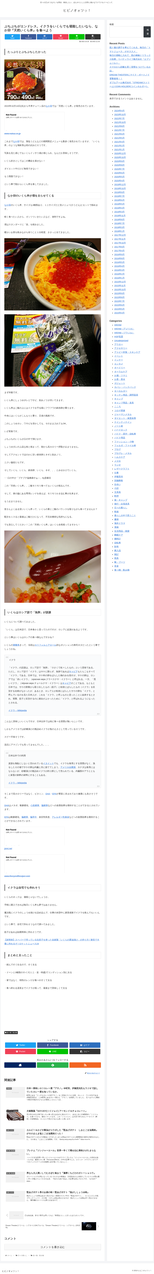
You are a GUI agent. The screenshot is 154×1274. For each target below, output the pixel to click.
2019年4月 (119, 208)
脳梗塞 (44, 805)
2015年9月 (119, 293)
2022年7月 (119, 118)
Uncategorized (121, 340)
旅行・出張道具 (121, 504)
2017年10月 (120, 243)
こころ (117, 406)
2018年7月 (119, 223)
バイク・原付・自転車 (125, 434)
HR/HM (117, 325)
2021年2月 (119, 145)
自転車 (117, 543)
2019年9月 (119, 192)
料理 (116, 496)
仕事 (116, 473)
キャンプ (118, 399)
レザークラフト (121, 469)
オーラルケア (120, 371)
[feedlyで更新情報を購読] (52, 1065)
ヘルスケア (119, 457)
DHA (47, 794)
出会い (117, 484)
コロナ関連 (119, 410)
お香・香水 (119, 379)
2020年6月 (119, 173)
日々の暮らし (120, 508)
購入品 (117, 550)
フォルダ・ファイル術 (125, 445)
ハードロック (120, 430)
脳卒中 (33, 817)
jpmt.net (8, 848)
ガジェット (119, 383)
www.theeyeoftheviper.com (17, 876)
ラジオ (117, 465)
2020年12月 (120, 153)
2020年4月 (119, 180)
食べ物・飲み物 (12, 1032)
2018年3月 (119, 227)
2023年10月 (120, 114)
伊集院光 (118, 476)
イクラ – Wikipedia (17, 710)
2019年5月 (119, 204)
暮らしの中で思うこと (125, 515)
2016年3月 (119, 270)
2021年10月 (120, 122)
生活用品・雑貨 (121, 531)
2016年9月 (119, 254)
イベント (118, 356)
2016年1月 (119, 278)
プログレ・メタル (123, 453)
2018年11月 (120, 215)
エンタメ (118, 364)
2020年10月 (120, 157)
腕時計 (117, 539)
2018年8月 (119, 219)
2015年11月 (120, 285)
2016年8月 (119, 258)
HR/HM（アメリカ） (124, 329)
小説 (116, 488)
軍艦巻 (16, 645)
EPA (54, 794)
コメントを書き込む (52, 1247)
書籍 (116, 519)
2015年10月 (120, 289)
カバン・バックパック (125, 387)
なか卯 (49, 106)
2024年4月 (119, 110)
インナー (118, 360)
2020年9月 (119, 161)
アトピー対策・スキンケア (127, 352)
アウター (118, 344)
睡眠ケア (118, 535)
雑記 (116, 554)
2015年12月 (120, 282)
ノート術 (118, 426)
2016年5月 (119, 262)
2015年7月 (119, 301)
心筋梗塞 (35, 805)
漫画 (116, 527)
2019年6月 (119, 200)
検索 (111, 24)
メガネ (117, 461)
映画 (116, 511)
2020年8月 (119, 165)
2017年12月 (120, 235)
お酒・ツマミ (120, 375)
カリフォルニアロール (45, 645)
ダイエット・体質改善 (125, 418)
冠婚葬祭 (118, 480)
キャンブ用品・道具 (124, 402)
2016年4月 (119, 266)
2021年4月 (119, 142)
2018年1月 (119, 231)
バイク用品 (119, 438)
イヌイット (48, 763)
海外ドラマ (119, 523)
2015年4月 (119, 313)
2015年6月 (119, 305)
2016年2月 (119, 274)
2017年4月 (119, 250)
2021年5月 (119, 138)
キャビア (73, 671)
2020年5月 (119, 177)
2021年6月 (119, 134)
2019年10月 (120, 188)
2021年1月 (119, 149)
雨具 (116, 558)
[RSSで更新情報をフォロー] (85, 1065)
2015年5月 (119, 309)
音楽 (116, 566)
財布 (116, 546)
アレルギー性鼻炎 (60, 817)
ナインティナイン (123, 422)
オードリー (119, 368)
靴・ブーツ (119, 562)
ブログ (117, 449)
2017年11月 (120, 239)
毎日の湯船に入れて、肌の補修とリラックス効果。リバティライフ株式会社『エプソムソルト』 (130, 59)
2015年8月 (119, 297)
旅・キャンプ (120, 500)
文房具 (117, 492)
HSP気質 (118, 336)
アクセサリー (120, 348)
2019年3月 (119, 212)
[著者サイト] (20, 1065)
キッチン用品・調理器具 (126, 395)
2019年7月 (119, 196)
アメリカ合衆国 (68, 767)
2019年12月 (120, 184)
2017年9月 (119, 247)
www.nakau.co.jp (12, 133)
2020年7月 (119, 169)
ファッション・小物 (124, 441)
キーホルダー (120, 391)
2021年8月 (119, 126)
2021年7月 (119, 130)
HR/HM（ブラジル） (124, 332)
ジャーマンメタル (123, 414)
